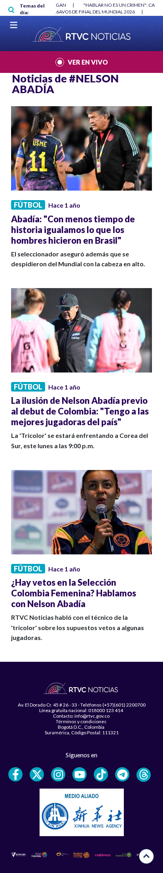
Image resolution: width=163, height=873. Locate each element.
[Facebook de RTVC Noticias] (15, 774)
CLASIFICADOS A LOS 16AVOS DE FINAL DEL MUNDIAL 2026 (71, 12)
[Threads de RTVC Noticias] (143, 775)
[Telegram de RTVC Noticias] (122, 774)
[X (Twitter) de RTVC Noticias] (37, 774)
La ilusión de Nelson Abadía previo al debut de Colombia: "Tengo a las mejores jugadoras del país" (80, 411)
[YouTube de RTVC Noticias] (79, 774)
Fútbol (28, 205)
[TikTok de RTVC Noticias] (101, 774)
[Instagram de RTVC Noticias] (58, 774)
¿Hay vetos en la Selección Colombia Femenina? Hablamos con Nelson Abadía (73, 593)
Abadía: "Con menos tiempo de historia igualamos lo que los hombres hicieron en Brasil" (73, 230)
